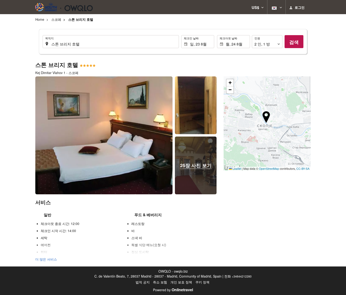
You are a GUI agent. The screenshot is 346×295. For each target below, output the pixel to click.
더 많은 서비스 (46, 259)
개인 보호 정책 (181, 282)
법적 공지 (143, 282)
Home (39, 19)
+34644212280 (242, 276)
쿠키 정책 (202, 282)
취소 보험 (160, 282)
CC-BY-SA (303, 168)
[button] (257, 7)
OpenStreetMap (269, 168)
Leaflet (236, 168)
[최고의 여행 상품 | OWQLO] (64, 7)
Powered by (173, 289)
